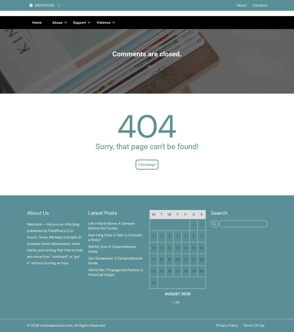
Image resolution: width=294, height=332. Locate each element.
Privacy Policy (227, 325)
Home (37, 22)
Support (79, 22)
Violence (103, 22)
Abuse (57, 22)
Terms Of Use (254, 325)
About (241, 5)
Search (219, 213)
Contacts (260, 5)
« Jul (176, 302)
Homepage (147, 164)
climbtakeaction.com (56, 325)
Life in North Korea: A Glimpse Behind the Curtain (111, 225)
